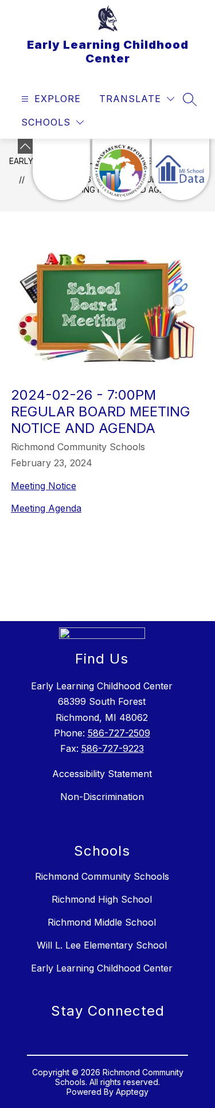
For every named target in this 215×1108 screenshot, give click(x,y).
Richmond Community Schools (102, 876)
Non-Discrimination (102, 796)
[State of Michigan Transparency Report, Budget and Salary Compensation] (121, 169)
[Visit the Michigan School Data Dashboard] (180, 169)
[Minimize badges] (25, 146)
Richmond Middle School (102, 922)
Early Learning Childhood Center (102, 968)
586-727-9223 (112, 748)
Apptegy (132, 1092)
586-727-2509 (119, 733)
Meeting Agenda (46, 508)
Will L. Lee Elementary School (102, 945)
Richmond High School (102, 899)
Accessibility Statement (102, 773)
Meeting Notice (43, 485)
